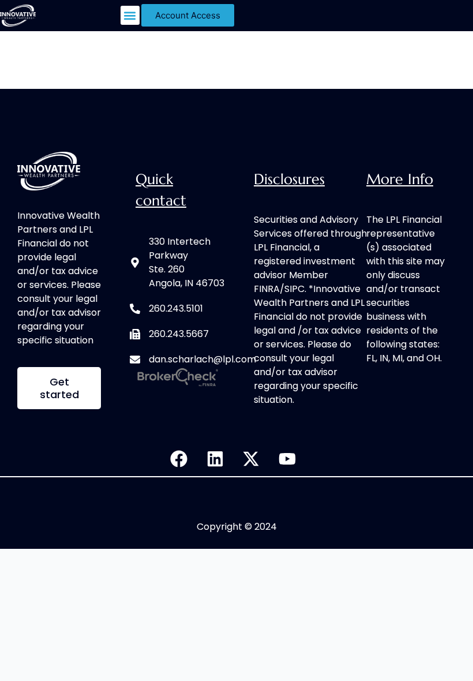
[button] (130, 15)
